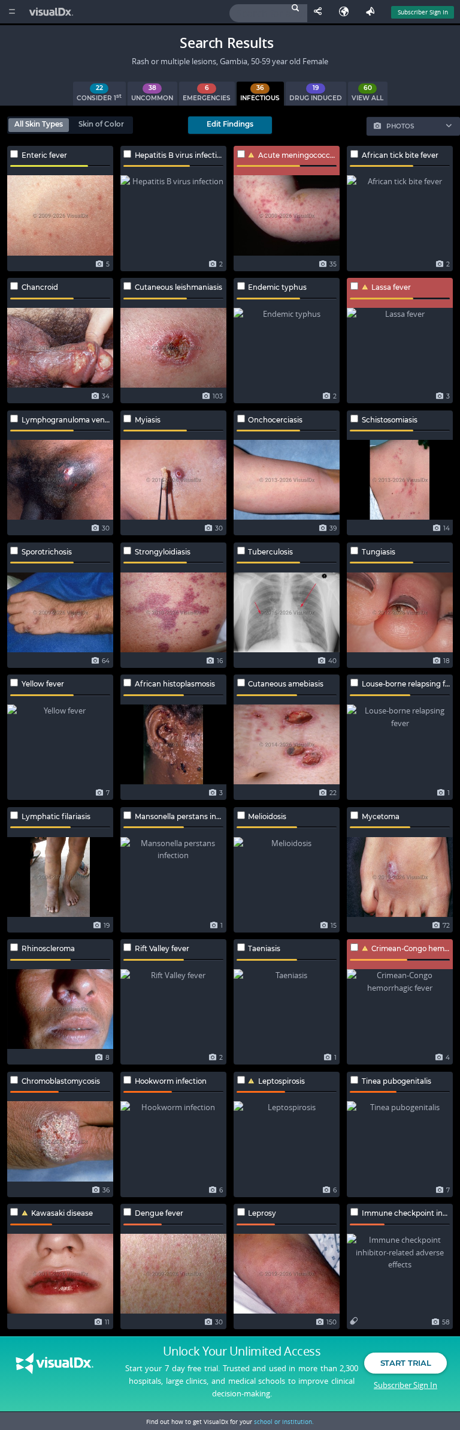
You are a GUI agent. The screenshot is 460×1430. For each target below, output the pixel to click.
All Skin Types (38, 124)
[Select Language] (347, 11)
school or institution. (284, 1421)
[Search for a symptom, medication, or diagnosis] (268, 13)
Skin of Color (101, 124)
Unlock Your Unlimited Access (241, 1351)
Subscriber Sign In (423, 12)
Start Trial (405, 1363)
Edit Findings (230, 124)
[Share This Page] (320, 11)
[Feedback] (372, 11)
